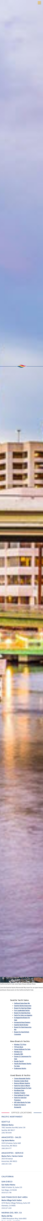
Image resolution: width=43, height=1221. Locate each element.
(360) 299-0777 (7, 1148)
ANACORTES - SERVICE (12, 1153)
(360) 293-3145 (7, 1164)
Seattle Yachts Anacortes (22, 1006)
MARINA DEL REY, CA (12, 1213)
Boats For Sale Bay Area (22, 1013)
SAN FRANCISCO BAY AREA (15, 1197)
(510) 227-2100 (7, 1208)
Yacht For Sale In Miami (22, 1086)
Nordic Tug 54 (19, 1061)
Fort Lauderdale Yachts (22, 1010)
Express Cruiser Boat (21, 1081)
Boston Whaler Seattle (22, 1083)
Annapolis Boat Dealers (22, 1022)
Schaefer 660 (18, 1054)
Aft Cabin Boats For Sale (22, 1102)
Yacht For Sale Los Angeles (23, 1015)
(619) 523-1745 (7, 1193)
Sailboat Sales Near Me (22, 1003)
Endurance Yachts (20, 1068)
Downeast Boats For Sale (22, 1088)
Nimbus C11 (18, 1052)
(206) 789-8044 (7, 1133)
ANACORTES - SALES (11, 1137)
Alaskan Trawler (19, 1093)
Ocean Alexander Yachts (22, 1078)
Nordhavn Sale (19, 1090)
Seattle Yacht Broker (21, 1025)
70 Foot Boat (18, 1047)
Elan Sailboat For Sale (21, 1095)
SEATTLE (6, 1122)
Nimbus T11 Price (20, 1044)
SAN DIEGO (7, 1182)
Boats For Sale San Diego (22, 1008)
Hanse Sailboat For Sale (22, 1049)
